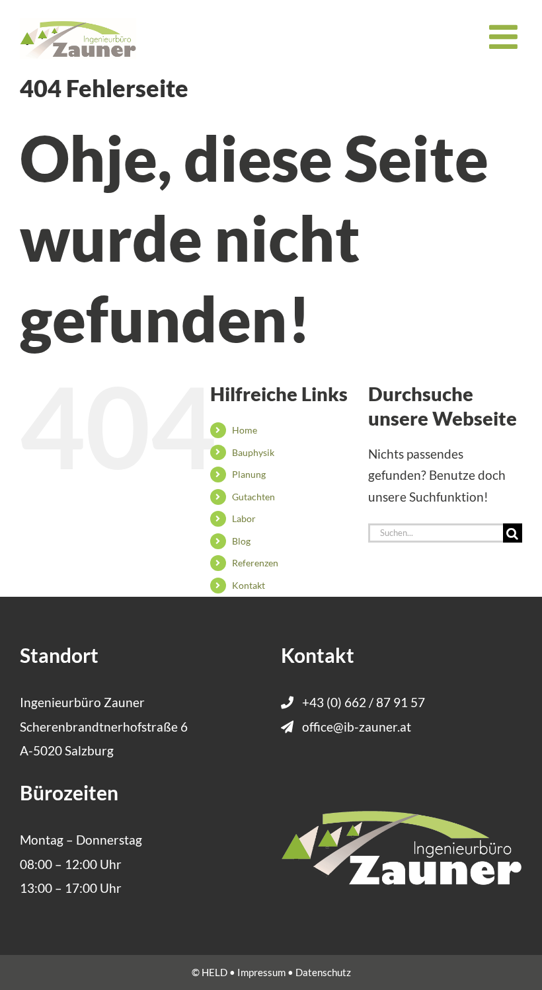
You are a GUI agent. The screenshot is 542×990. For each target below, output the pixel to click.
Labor (244, 518)
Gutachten (253, 496)
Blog (241, 541)
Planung (249, 474)
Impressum (261, 972)
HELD (214, 972)
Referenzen (255, 562)
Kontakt (248, 585)
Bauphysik (253, 452)
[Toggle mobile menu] (505, 36)
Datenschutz (323, 972)
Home (244, 430)
